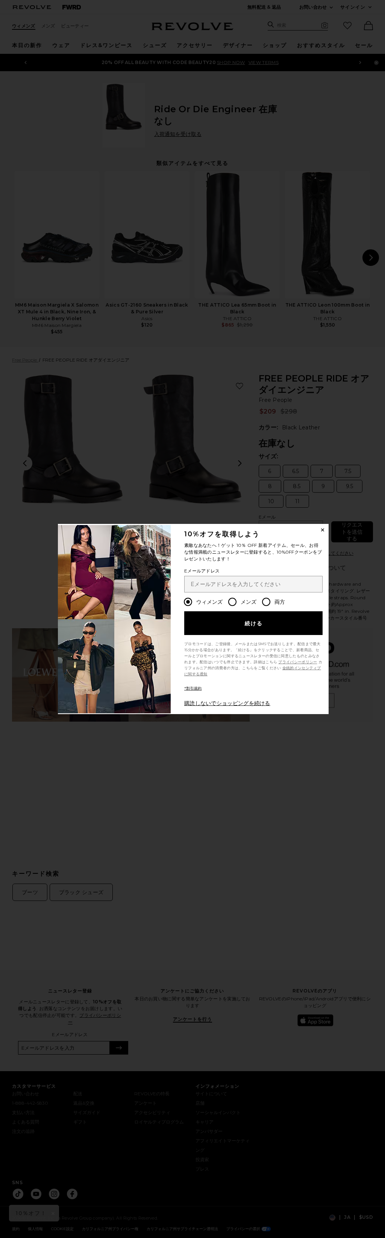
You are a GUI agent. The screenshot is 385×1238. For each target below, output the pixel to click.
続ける (254, 623)
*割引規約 (193, 688)
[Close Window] (323, 530)
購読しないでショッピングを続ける (227, 703)
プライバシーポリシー (297, 661)
